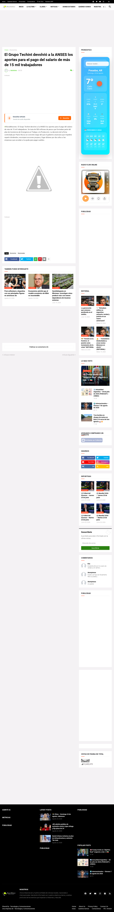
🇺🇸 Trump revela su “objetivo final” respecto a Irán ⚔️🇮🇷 (100, 851)
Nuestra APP (49, 1)
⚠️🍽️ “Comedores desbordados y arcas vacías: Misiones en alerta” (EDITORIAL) (102, 344)
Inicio (3, 1)
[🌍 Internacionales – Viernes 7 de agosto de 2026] (86, 406)
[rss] (109, 1)
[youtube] (100, 1)
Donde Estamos (69, 7)
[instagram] (103, 1)
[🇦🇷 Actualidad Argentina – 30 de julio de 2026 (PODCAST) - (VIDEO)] (86, 392)
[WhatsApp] (36, 259)
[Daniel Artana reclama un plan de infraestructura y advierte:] (45, 838)
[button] (104, 7)
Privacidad (22, 1)
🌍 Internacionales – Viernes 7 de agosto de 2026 (101, 406)
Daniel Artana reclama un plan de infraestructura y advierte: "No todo (63, 838)
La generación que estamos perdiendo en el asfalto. (86, 311)
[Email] (44, 259)
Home (74, 906)
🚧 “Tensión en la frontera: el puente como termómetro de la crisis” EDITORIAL (87, 343)
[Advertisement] (57, 28)
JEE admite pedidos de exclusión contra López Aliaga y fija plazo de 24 (62, 826)
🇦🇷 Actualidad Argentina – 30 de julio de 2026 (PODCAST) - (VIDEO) (102, 393)
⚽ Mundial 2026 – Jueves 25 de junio (102, 495)
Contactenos (31, 1)
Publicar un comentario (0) (39, 347)
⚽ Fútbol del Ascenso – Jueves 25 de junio (87, 495)
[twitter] (96, 1)
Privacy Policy (93, 906)
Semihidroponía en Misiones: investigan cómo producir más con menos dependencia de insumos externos (62, 295)
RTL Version (108, 909)
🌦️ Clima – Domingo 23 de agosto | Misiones (61, 815)
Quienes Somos (12, 1)
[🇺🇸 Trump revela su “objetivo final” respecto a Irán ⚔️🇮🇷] (82, 852)
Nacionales (21, 253)
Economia (13, 50)
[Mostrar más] (49, 259)
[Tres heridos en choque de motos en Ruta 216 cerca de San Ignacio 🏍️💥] (86, 417)
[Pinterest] (40, 259)
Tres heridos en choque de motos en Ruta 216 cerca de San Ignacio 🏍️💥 (101, 418)
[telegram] (105, 894)
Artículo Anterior (9, 355)
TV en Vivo (40, 1)
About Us (82, 906)
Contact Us (104, 906)
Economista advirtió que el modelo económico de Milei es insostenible (38, 293)
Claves (42, 7)
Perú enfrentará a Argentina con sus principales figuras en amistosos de (14, 293)
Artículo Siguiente (68, 355)
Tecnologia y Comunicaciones (20, 906)
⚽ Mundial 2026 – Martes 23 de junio (102, 518)
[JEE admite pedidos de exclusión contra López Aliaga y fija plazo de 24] (45, 826)
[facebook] (93, 1)
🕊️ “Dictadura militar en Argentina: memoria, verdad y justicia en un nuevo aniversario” (102, 314)
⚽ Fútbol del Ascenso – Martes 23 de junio (87, 518)
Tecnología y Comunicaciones (24, 909)
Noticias (54, 7)
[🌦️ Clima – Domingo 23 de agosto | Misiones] (45, 816)
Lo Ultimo (31, 7)
